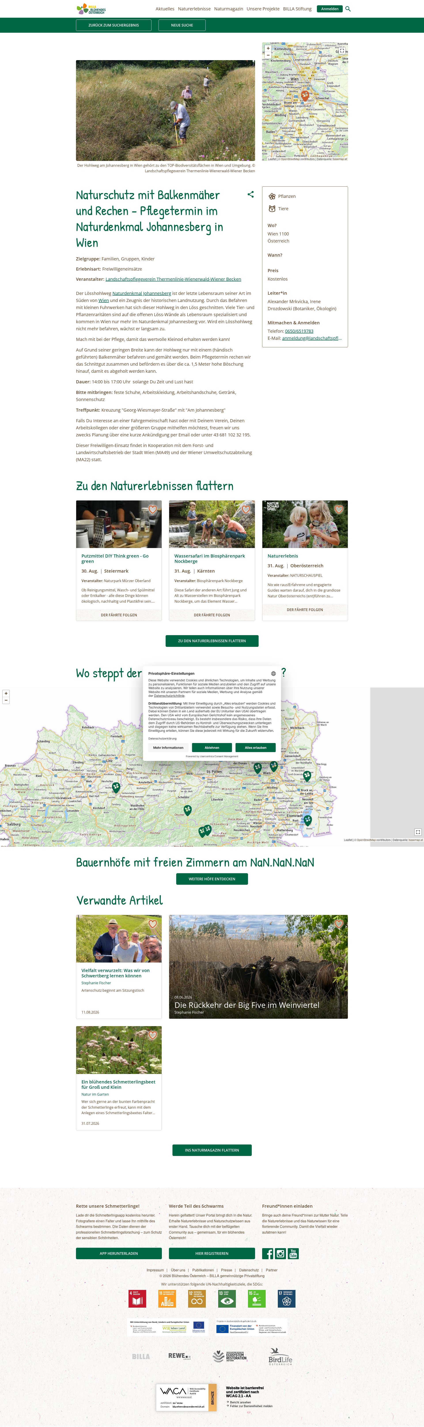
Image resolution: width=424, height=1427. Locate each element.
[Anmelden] (152, 509)
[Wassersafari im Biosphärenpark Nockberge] (212, 561)
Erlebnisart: (88, 269)
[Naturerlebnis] (305, 561)
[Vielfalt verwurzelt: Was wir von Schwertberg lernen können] (119, 967)
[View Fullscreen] (342, 50)
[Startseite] (91, 8)
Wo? (272, 225)
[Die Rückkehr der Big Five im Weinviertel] (258, 967)
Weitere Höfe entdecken (212, 879)
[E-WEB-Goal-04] (137, 1299)
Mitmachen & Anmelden (294, 323)
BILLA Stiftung (297, 9)
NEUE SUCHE (182, 25)
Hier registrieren (212, 1253)
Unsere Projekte (263, 9)
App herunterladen (119, 1253)
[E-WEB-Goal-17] (286, 1299)
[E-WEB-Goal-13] (227, 1299)
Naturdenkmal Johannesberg (141, 293)
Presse (226, 1269)
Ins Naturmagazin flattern (212, 1150)
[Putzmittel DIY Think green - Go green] (119, 561)
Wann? (275, 255)
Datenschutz (249, 1269)
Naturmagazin (228, 9)
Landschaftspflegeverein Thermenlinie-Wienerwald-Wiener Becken (173, 279)
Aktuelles (165, 9)
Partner (271, 1269)
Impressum (155, 1269)
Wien (103, 300)
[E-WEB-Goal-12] (197, 1299)
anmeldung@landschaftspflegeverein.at (322, 338)
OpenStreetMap (290, 159)
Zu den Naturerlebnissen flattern (212, 640)
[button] (305, 96)
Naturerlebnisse (194, 9)
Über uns (178, 1269)
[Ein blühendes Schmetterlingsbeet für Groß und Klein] (119, 1078)
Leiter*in (277, 293)
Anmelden (330, 8)
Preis (273, 270)
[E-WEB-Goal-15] (257, 1299)
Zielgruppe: (88, 259)
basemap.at (340, 159)
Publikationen (203, 1269)
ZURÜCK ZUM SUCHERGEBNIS (114, 25)
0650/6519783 (299, 331)
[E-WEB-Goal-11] (167, 1299)
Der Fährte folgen (119, 615)
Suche (348, 8)
